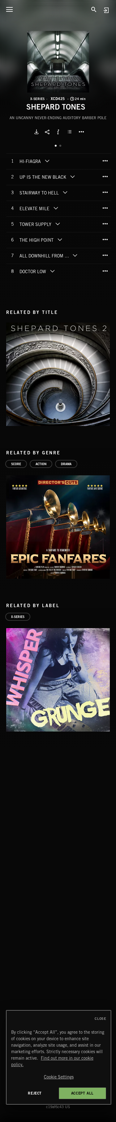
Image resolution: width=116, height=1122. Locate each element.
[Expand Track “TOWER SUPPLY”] (57, 224)
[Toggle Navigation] (9, 9)
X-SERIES (37, 99)
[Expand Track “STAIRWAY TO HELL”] (65, 192)
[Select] (70, 132)
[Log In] (106, 10)
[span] (30, 162)
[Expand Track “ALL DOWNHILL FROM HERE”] (75, 255)
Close (100, 1018)
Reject (35, 1093)
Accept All (82, 1093)
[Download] (36, 132)
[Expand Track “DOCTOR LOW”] (52, 271)
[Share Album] (47, 131)
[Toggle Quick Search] (94, 9)
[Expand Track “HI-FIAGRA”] (47, 161)
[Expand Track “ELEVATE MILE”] (55, 208)
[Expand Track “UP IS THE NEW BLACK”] (72, 176)
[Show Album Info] (58, 132)
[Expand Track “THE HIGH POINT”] (60, 239)
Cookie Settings (59, 1076)
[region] (59, 1057)
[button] (58, 62)
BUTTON (81, 131)
